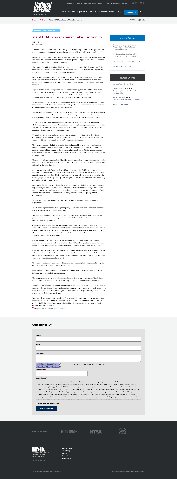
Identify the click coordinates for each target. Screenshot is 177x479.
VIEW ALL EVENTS (121, 105)
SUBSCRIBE (131, 12)
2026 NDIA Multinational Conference (126, 99)
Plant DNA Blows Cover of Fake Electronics (65, 20)
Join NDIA (125, 3)
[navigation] (88, 12)
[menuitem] (63, 12)
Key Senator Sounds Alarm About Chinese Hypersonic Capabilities (125, 55)
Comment (40, 353)
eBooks (100, 3)
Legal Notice (41, 378)
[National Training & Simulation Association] (96, 431)
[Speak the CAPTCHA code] (60, 367)
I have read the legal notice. (48, 403)
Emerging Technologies (121, 84)
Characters (41, 369)
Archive (64, 453)
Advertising (66, 451)
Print (134, 20)
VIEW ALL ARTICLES (121, 66)
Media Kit (79, 3)
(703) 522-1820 (39, 456)
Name (39, 335)
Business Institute (119, 88)
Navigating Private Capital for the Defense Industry (125, 91)
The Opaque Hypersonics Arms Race (126, 61)
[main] (88, 222)
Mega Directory (115, 3)
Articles (43, 20)
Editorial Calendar (90, 3)
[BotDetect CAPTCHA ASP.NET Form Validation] (47, 365)
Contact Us (70, 3)
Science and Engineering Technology (52, 308)
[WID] (122, 431)
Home (34, 20)
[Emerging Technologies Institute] (69, 431)
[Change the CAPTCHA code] (60, 364)
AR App (106, 3)
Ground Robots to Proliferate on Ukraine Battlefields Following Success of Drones (125, 47)
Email (142, 20)
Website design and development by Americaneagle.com (47, 471)
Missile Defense (118, 97)
